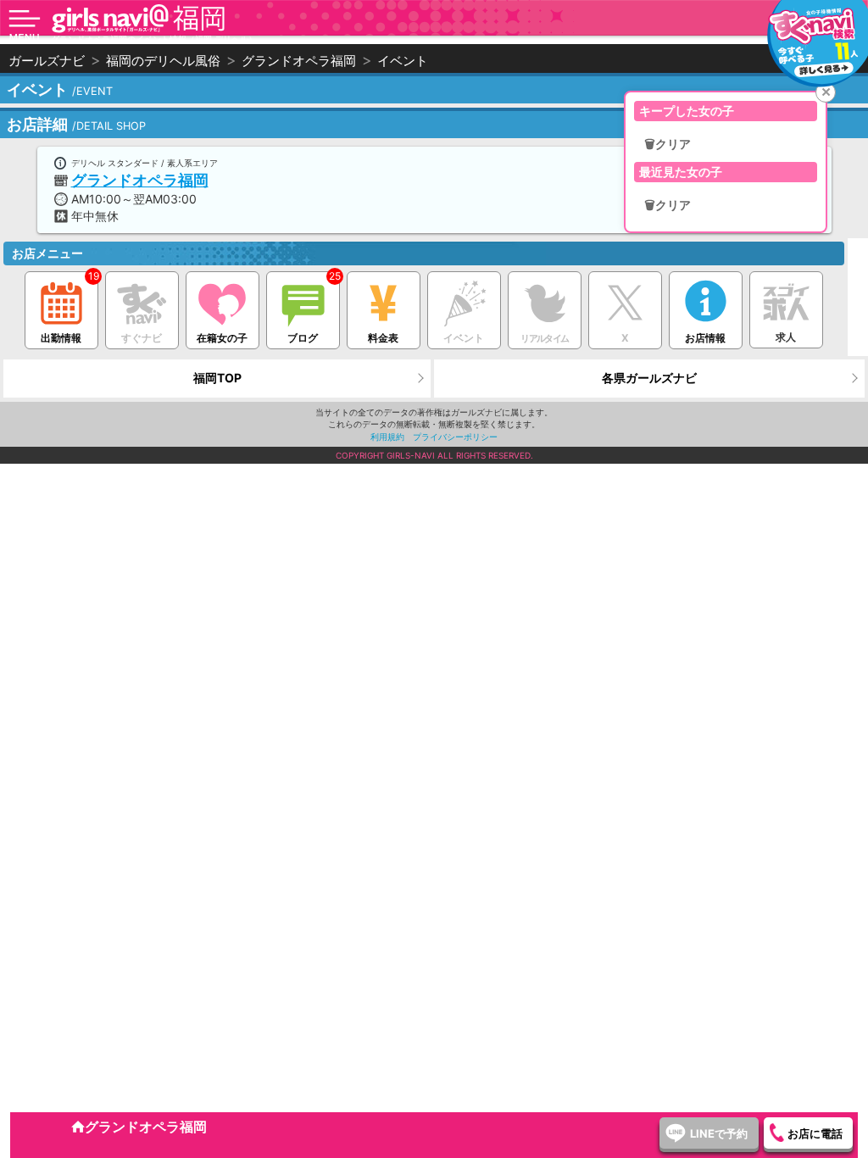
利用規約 (387, 436)
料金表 (383, 337)
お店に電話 (815, 1133)
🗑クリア (667, 144)
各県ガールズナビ (649, 377)
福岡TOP (217, 377)
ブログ (302, 337)
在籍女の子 (222, 337)
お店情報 (705, 337)
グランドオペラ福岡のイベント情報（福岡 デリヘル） (154, 39)
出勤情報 (61, 337)
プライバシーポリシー (455, 436)
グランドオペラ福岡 (140, 180)
